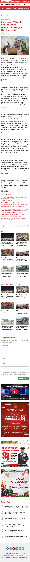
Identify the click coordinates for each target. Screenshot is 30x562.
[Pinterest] (13, 548)
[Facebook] (7, 548)
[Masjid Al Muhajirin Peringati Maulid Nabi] (7, 252)
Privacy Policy (21, 553)
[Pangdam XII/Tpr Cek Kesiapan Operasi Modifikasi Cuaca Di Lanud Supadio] (7, 268)
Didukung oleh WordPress (9, 557)
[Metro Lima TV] (12, 4)
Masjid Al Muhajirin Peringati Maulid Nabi (12, 206)
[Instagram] (16, 548)
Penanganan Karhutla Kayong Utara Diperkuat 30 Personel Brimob (14, 219)
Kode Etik (13, 553)
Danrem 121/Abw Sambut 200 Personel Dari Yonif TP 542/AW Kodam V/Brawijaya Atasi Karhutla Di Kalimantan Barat (15, 199)
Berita (2, 19)
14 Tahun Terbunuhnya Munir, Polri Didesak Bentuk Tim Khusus (17, 531)
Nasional (7, 19)
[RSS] (23, 548)
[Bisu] (24, 398)
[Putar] (3, 398)
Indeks (6, 553)
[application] (15, 392)
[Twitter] (10, 548)
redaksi (6, 33)
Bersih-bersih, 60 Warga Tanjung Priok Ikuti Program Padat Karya (15, 519)
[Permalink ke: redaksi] (2, 33)
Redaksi (4, 555)
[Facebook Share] (14, 226)
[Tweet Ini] (17, 226)
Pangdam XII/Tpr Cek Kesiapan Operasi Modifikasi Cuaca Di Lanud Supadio (12, 215)
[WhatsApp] (19, 548)
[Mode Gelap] (25, 4)
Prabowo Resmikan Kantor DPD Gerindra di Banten (16, 537)
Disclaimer (11, 555)
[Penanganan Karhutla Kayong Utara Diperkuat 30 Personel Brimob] (22, 268)
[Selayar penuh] (26, 398)
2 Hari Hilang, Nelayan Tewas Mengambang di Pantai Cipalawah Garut (16, 525)
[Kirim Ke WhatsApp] (27, 226)
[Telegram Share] (24, 226)
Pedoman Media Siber (22, 555)
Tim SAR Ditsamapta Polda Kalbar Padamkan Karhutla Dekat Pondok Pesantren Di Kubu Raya (14, 203)
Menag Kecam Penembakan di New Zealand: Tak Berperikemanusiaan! (15, 513)
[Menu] (2, 4)
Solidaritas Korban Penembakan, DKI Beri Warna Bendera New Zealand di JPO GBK (16, 507)
